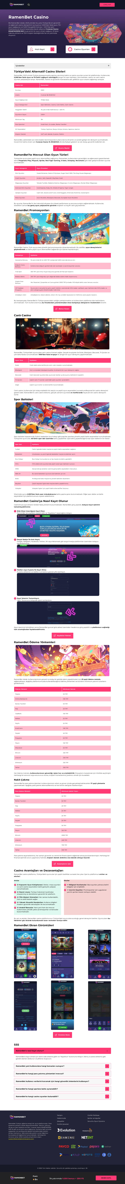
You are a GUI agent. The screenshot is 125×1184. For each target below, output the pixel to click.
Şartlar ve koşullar (94, 1118)
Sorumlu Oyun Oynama (96, 1121)
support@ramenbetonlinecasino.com (21, 1139)
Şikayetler (60, 1121)
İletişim (59, 1115)
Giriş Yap (107, 5)
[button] (62, 1051)
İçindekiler (20, 66)
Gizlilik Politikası (93, 1115)
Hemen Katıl (106, 1178)
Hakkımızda (61, 1118)
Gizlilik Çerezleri (63, 1124)
